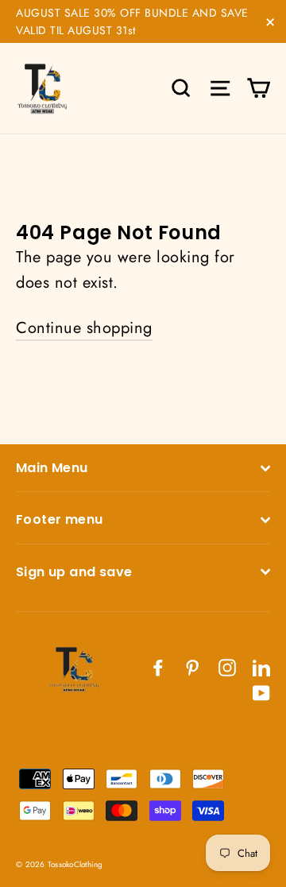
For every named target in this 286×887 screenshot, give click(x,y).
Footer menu (59, 519)
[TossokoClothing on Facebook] (158, 667)
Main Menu (52, 468)
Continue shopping (84, 327)
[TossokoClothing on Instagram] (227, 667)
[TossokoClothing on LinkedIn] (261, 667)
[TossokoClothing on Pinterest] (192, 667)
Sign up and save (74, 572)
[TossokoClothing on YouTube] (261, 692)
